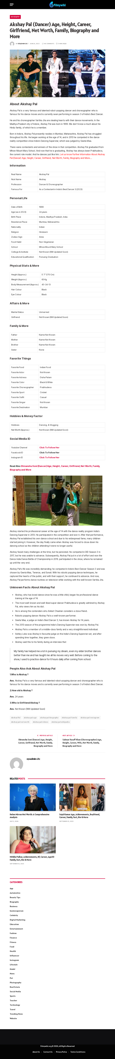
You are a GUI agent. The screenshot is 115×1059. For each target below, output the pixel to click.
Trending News (16, 1014)
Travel (12, 1009)
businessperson (16, 911)
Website (13, 1018)
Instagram (14, 960)
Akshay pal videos (40, 722)
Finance (13, 937)
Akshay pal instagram (90, 717)
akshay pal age (30, 717)
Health (13, 951)
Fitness (13, 942)
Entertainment (16, 929)
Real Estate (15, 987)
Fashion (13, 933)
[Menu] (11, 4)
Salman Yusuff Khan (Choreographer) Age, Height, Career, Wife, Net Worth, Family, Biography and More (82, 742)
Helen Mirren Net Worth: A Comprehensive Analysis (29, 816)
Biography (15, 17)
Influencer (14, 955)
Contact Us (47, 1052)
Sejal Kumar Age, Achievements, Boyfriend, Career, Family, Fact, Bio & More (79, 816)
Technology (15, 1005)
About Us (36, 1052)
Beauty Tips (15, 897)
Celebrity (14, 915)
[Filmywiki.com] (57, 4)
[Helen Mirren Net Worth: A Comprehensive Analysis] (33, 797)
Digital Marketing (17, 920)
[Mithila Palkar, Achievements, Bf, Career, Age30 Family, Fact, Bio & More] (33, 839)
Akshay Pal (15, 717)
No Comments (49, 44)
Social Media (15, 991)
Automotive (15, 893)
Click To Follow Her (49, 447)
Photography (15, 982)
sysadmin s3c (23, 44)
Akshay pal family (69, 717)
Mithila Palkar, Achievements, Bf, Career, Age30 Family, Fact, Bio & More (32, 858)
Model (12, 969)
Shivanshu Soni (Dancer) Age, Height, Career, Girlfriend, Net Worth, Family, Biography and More (35, 742)
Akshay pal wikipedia (61, 722)
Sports (12, 996)
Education (14, 924)
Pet (11, 978)
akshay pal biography (49, 717)
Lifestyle (14, 964)
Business (13, 906)
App (11, 888)
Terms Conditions (77, 1052)
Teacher (13, 1000)
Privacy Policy (61, 1052)
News (12, 973)
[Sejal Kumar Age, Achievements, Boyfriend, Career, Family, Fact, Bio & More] (82, 797)
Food (12, 946)
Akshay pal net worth (20, 722)
